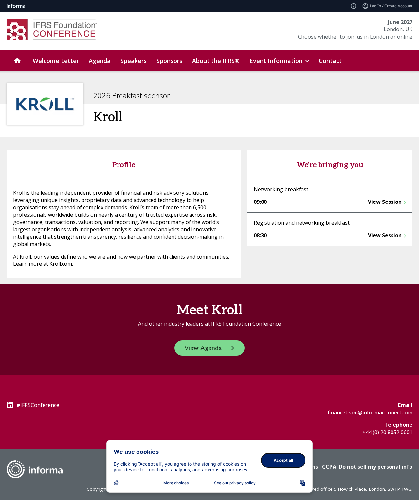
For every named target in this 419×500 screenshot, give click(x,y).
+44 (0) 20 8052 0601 (387, 432)
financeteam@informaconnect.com (370, 412)
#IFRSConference (37, 405)
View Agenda (203, 348)
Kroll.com (60, 263)
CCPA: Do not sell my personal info (367, 466)
